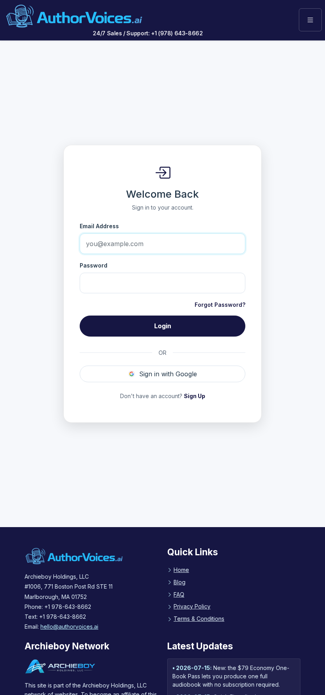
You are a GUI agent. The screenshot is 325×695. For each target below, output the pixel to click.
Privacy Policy (192, 606)
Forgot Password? (220, 304)
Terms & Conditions (199, 618)
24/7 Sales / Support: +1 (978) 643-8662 (148, 33)
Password (93, 265)
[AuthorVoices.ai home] (74, 16)
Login (162, 326)
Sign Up (194, 396)
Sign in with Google (168, 374)
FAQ (179, 594)
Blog (179, 582)
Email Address (99, 226)
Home (181, 569)
